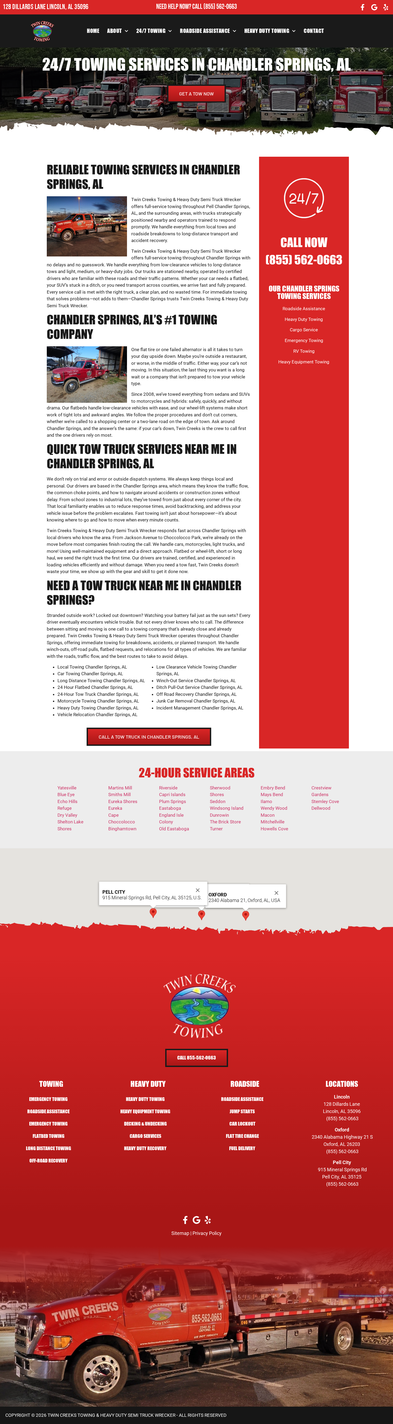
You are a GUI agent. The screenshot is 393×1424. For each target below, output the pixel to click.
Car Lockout (242, 1124)
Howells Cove (274, 828)
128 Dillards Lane (341, 1104)
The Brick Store (225, 821)
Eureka (115, 808)
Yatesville (66, 787)
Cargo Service (304, 329)
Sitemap (180, 1233)
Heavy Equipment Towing (303, 361)
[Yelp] (385, 7)
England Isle (171, 815)
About (114, 31)
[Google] (374, 7)
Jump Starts (242, 1111)
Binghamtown (122, 828)
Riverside (168, 787)
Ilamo (266, 801)
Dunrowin (219, 815)
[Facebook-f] (362, 7)
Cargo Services (145, 1136)
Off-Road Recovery (48, 1160)
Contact (314, 31)
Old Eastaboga (174, 828)
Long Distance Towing (48, 1148)
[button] (201, 915)
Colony (166, 821)
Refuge (64, 808)
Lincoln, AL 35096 (342, 1111)
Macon (268, 815)
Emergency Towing (304, 340)
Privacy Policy (207, 1233)
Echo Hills (67, 801)
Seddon (217, 801)
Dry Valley (67, 815)
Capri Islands (172, 794)
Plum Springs (172, 801)
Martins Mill (120, 787)
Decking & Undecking (145, 1124)
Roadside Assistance (205, 31)
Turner (216, 828)
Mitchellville (272, 821)
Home (93, 31)
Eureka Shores (122, 801)
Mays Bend (272, 794)
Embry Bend (273, 787)
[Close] (276, 892)
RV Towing (304, 351)
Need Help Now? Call (179, 7)
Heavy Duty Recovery (145, 1148)
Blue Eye (66, 794)
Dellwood (320, 808)
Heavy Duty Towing (267, 31)
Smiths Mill (119, 794)
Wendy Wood (274, 808)
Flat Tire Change (242, 1136)
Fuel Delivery (242, 1148)
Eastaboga (170, 808)
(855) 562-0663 (220, 7)
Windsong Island (227, 808)
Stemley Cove (325, 801)
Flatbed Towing (48, 1136)
